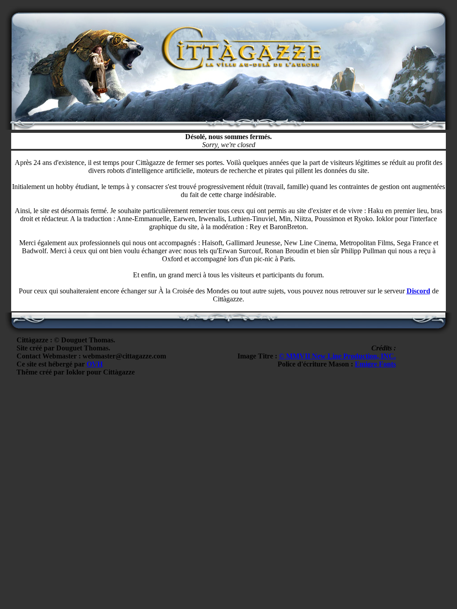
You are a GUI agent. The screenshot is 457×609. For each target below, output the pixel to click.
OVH (95, 364)
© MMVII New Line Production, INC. (337, 356)
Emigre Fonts (375, 364)
